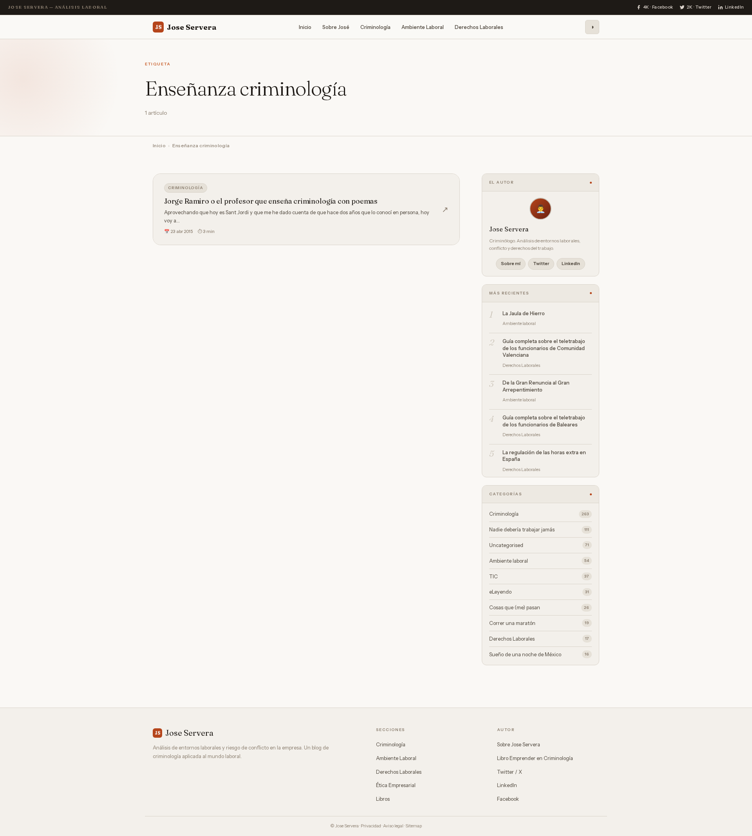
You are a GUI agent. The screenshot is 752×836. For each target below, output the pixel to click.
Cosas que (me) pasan (539, 607)
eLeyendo (539, 592)
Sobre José (335, 26)
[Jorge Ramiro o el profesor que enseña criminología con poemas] (306, 209)
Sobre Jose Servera (518, 744)
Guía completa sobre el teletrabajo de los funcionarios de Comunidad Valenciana (544, 348)
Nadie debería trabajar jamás (539, 529)
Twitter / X (509, 772)
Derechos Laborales (479, 26)
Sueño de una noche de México (539, 654)
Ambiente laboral (539, 561)
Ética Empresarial (396, 785)
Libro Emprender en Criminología (535, 758)
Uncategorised (539, 545)
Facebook (508, 799)
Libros (383, 799)
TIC (539, 576)
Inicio (305, 26)
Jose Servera (186, 26)
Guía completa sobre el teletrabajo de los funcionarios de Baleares (544, 421)
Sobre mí (511, 263)
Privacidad (371, 826)
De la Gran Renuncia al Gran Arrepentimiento (536, 386)
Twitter (541, 263)
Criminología (375, 26)
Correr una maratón (539, 623)
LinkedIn (571, 263)
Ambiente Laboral (422, 26)
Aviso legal (393, 826)
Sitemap (413, 826)
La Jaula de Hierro (524, 313)
